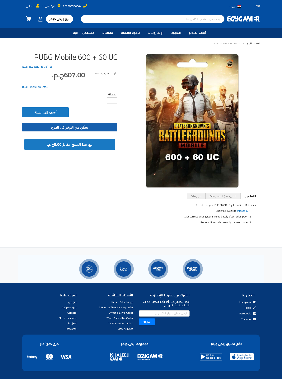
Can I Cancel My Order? (119, 318)
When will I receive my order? (116, 307)
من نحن (72, 302)
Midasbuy (242, 210)
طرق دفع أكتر (69, 307)
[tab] (250, 196)
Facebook (245, 313)
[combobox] (153, 19)
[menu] (141, 33)
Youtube (246, 319)
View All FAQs (125, 329)
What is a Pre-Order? (121, 313)
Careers (72, 313)
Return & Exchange (122, 302)
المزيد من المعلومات (222, 196)
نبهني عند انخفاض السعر (35, 87)
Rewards (71, 329)
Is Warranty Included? (120, 323)
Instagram (245, 302)
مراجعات (196, 196)
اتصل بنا (72, 323)
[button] (256, 6)
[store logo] (243, 19)
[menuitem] (198, 33)
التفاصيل (250, 196)
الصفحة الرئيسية (253, 43)
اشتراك (147, 322)
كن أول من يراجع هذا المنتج (37, 67)
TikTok (247, 308)
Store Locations (68, 318)
